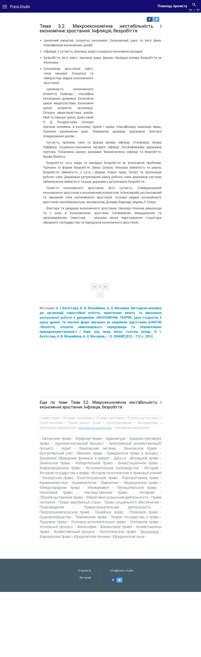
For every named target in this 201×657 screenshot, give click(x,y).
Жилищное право (144, 458)
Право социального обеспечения (131, 502)
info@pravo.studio (121, 570)
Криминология (84, 483)
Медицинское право (141, 483)
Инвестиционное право (138, 463)
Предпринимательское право (65, 512)
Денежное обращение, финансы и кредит (75, 458)
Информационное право (60, 468)
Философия (86, 527)
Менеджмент (99, 487)
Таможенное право (91, 517)
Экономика (149, 532)
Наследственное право (106, 492)
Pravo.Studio (20, 6)
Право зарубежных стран (79, 502)
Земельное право (55, 463)
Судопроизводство (55, 517)
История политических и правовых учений (126, 473)
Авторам (85, 577)
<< (190, 9)
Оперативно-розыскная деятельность (117, 497)
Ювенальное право (55, 536)
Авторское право (56, 438)
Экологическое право (117, 532)
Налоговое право (56, 492)
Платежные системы (143, 418)
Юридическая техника (92, 536)
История (151, 468)
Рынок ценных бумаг (84, 423)
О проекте (84, 570)
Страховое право (143, 512)
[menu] (4, 6)
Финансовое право (116, 527)
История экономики (77, 418)
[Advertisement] (128, 89)
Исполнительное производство (112, 468)
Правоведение (52, 507)
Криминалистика (54, 483)
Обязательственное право (61, 497)
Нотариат (147, 492)
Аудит (66, 448)
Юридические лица (128, 536)
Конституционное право (97, 478)
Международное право (60, 487)
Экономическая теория (95, 428)
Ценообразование (119, 423)
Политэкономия (51, 423)
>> (198, 9)
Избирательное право (94, 463)
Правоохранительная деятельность (117, 507)
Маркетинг (110, 483)
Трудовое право (53, 522)
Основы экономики (110, 418)
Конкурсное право (57, 478)
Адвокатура (115, 438)
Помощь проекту (172, 6)
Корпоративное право (140, 478)
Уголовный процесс (56, 527)
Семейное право (109, 512)
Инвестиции (51, 418)
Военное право (89, 453)
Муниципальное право (137, 487)
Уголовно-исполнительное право (98, 522)
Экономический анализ (131, 428)
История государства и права (64, 473)
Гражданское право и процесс (133, 453)
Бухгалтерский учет (56, 453)
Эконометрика (147, 423)
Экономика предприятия (57, 428)
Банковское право (140, 448)
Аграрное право (88, 438)
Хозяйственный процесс (74, 532)
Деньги (120, 458)
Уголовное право (144, 522)
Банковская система (97, 448)
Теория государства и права (135, 517)
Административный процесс (79, 443)
